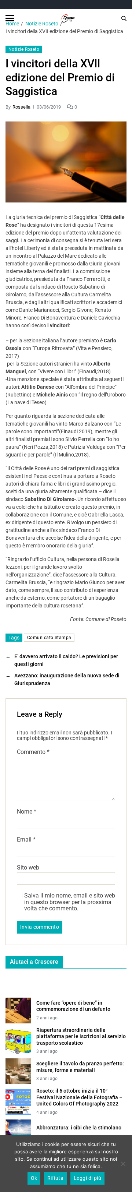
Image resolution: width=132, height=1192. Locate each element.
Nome (26, 811)
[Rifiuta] (122, 1163)
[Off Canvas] (10, 18)
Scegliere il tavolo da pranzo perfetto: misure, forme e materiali (80, 1067)
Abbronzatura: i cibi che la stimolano (78, 1128)
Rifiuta (55, 1178)
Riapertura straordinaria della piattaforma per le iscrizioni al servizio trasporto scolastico (81, 1036)
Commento (33, 752)
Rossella (21, 107)
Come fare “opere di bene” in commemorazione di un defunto (73, 1006)
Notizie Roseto (23, 49)
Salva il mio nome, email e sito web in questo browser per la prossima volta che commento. (69, 902)
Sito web (28, 867)
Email (26, 839)
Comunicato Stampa (49, 637)
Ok (34, 1178)
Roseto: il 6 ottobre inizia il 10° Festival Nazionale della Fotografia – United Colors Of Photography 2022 (79, 1097)
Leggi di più (88, 1178)
